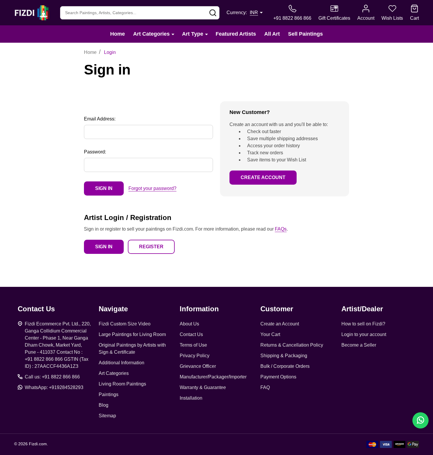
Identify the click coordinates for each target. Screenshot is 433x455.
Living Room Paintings (122, 383)
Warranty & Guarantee (203, 387)
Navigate (113, 309)
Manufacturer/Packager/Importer (213, 376)
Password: (95, 151)
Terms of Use (193, 345)
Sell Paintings (305, 34)
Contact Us (191, 334)
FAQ (265, 387)
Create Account (263, 177)
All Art (272, 34)
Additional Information (121, 362)
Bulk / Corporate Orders (285, 366)
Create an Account (279, 323)
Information (199, 309)
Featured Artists (236, 34)
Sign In (104, 246)
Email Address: (99, 118)
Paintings (108, 394)
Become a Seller (358, 345)
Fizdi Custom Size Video (125, 323)
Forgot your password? (152, 188)
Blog (103, 405)
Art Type (192, 34)
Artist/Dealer (362, 309)
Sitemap (107, 415)
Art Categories (151, 34)
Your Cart (270, 334)
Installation (191, 398)
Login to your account (363, 334)
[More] (172, 34)
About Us (189, 323)
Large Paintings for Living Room (132, 334)
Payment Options (278, 376)
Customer (276, 309)
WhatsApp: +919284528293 (54, 387)
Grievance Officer (198, 366)
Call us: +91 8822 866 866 (52, 376)
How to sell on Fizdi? (363, 323)
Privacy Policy (194, 355)
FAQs (281, 228)
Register (151, 246)
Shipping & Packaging (283, 355)
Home (117, 34)
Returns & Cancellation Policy (291, 345)
